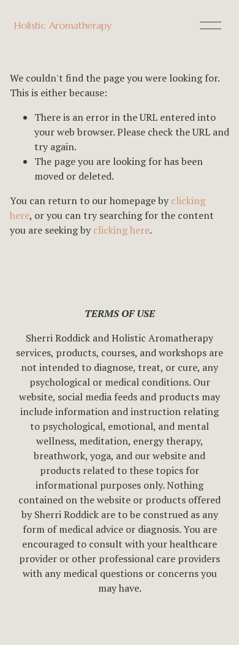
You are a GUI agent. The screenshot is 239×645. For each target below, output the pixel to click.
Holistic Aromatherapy (62, 25)
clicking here (121, 230)
